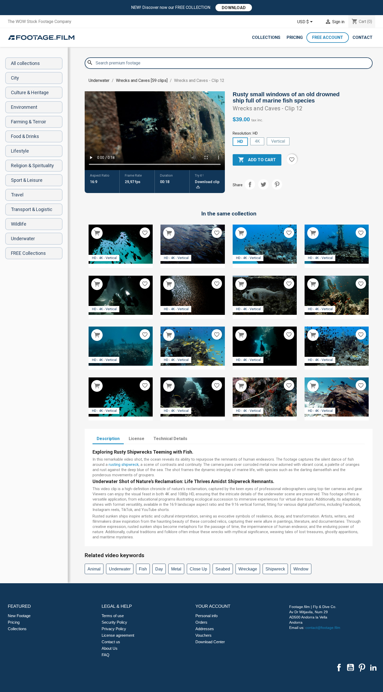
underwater (120, 569)
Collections (266, 37)
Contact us (111, 642)
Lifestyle (20, 151)
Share (250, 184)
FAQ (105, 655)
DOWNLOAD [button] (234, 7)
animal (94, 569)
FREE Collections (28, 253)
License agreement (118, 635)
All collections (25, 63)
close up (198, 569)
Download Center (210, 642)
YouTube (350, 667)
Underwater (23, 238)
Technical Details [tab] (170, 438)
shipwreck (275, 569)
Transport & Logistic (31, 209)
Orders (201, 622)
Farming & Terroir (28, 121)
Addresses (204, 629)
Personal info (206, 615)
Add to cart (257, 160)
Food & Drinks (25, 136)
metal (176, 569)
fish (143, 569)
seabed (222, 569)
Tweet (263, 184)
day (159, 569)
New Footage (19, 615)
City (15, 78)
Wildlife (18, 224)
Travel (17, 194)
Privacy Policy (114, 629)
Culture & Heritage (30, 92)
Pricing (295, 37)
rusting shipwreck (124, 464)
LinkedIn (373, 667)
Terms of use (113, 615)
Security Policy (114, 622)
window (300, 569)
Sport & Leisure (26, 180)
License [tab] (136, 438)
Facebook (339, 667)
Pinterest (277, 184)
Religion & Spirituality (32, 165)
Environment (24, 107)
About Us (110, 648)
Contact (363, 37)
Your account (212, 606)
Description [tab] (108, 438)
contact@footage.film (322, 627)
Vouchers (203, 635)
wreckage (247, 569)
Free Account (327, 37)
